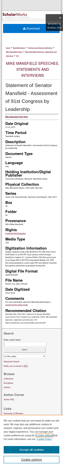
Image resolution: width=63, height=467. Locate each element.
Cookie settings (44, 435)
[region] (31, 441)
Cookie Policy (44, 439)
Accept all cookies (31, 449)
